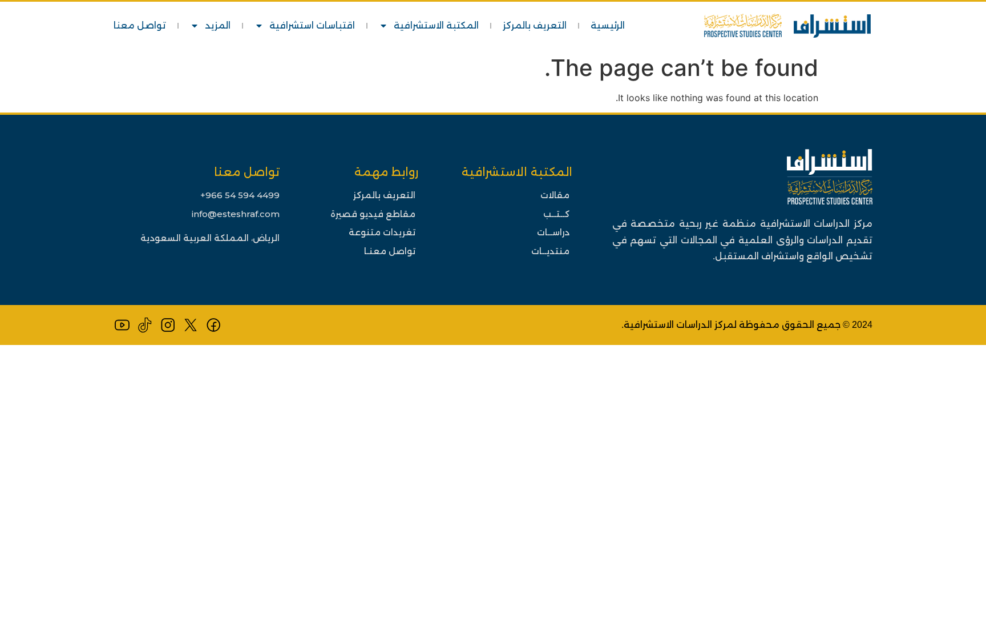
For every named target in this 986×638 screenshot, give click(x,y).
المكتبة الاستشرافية (436, 25)
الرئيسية (608, 25)
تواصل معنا (140, 25)
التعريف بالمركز (535, 25)
